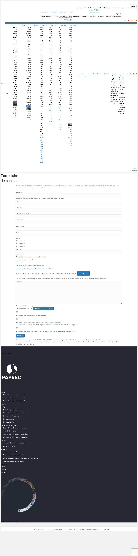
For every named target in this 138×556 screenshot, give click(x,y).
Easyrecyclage (68, 19)
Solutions (44, 25)
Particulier (21, 241)
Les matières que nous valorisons (13, 461)
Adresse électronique (23, 213)
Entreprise (21, 243)
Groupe (36, 25)
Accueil (135, 168)
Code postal (20, 226)
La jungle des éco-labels (10, 431)
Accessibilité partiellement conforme (88, 529)
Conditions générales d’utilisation (56, 529)
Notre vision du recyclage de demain (14, 395)
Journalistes (63, 12)
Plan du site (72, 529)
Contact (71, 12)
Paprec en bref (7, 407)
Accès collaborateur (94, 12)
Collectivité (21, 246)
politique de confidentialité (61, 325)
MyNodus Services (94, 10)
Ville (17, 232)
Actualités (64, 25)
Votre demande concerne (24, 260)
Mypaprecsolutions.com (65, 17)
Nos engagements (8, 419)
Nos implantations (8, 422)
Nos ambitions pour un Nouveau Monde (15, 401)
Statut (18, 238)
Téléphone (19, 220)
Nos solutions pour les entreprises (13, 455)
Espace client (114, 75)
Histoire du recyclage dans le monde (14, 428)
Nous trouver (44, 12)
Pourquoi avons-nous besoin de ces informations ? (32, 257)
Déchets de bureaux (41, 144)
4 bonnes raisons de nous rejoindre (14, 443)
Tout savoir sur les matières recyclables (15, 437)
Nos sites (118, 13)
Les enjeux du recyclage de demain (14, 398)
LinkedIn (3, 466)
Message (19, 281)
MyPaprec (97, 9)
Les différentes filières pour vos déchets (15, 434)
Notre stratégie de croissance (12, 410)
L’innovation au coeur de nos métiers (14, 413)
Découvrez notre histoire (29, 115)
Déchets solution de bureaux (25, 269)
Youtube (3, 469)
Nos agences (53, 12)
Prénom (19, 207)
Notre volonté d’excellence (11, 416)
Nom (17, 201)
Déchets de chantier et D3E (41, 156)
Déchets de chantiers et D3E (44, 269)
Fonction (19, 249)
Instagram (19, 192)
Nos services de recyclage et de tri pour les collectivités (20, 458)
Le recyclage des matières (11, 452)
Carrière (54, 25)
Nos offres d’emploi (9, 446)
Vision (23, 25)
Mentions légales (39, 529)
